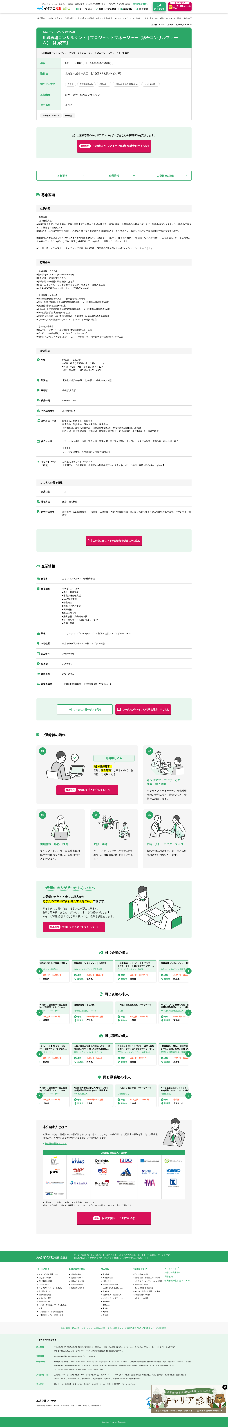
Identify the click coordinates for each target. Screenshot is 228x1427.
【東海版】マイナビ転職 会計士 (51, 1315)
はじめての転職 (45, 1278)
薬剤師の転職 (169, 1375)
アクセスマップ (172, 1268)
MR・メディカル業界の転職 (93, 1328)
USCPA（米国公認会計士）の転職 (147, 1291)
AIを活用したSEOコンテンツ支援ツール (88, 1369)
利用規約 (169, 1277)
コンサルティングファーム (113, 1298)
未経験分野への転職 (142, 1295)
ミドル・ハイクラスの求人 (133, 1347)
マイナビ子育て (86, 1365)
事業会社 (106, 1305)
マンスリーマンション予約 (63, 1369)
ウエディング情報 (184, 1362)
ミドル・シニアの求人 (167, 1347)
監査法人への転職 (141, 1274)
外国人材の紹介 (134, 1379)
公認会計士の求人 (94, 18)
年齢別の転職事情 (77, 1288)
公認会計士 (107, 1281)
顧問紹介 (160, 1375)
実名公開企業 (108, 1278)
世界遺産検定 (59, 1365)
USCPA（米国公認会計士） (113, 1288)
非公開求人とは (45, 1291)
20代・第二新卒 (86, 1375)
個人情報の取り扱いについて (178, 1281)
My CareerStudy (121, 1365)
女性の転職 (112, 1328)
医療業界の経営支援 (120, 1379)
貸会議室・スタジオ (99, 1384)
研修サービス (59, 1384)
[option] (135, 971)
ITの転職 (75, 1328)
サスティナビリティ (61, 1405)
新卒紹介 (97, 1375)
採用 (72, 1405)
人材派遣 (57, 1375)
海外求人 (119, 1347)
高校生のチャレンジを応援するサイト (100, 1362)
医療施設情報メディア (146, 1365)
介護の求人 (108, 1379)
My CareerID (132, 1365)
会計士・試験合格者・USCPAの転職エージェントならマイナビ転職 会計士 (98, 4)
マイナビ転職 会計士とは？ (49, 1274)
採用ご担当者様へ (140, 4)
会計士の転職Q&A (78, 1278)
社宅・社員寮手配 (113, 1384)
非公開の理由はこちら (56, 1143)
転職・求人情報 (109, 1347)
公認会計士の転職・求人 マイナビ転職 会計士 (57, 18)
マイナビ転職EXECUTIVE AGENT (134, 1328)
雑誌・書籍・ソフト (170, 1362)
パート (156, 1347)
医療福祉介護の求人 (116, 1351)
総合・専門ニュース (78, 1362)
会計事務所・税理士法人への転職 (147, 1278)
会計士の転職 (135, 1375)
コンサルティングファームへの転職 (148, 1281)
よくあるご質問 (45, 1298)
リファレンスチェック (129, 1384)
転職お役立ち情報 (77, 1281)
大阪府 (105, 1312)
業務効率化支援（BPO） (74, 1384)
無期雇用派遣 (97, 1379)
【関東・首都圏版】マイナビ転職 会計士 (53, 1306)
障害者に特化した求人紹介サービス (66, 1351)
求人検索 (81, 18)
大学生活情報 (141, 1362)
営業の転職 (65, 1328)
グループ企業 (81, 1405)
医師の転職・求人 (74, 1379)
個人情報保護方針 (94, 1405)
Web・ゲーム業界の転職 (70, 1375)
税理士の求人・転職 (149, 1375)
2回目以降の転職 (45, 1281)
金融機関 (106, 1301)
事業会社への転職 (141, 1284)
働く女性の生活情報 (154, 1362)
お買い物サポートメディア (165, 1365)
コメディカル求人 (60, 1379)
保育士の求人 (87, 1379)
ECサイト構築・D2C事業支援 (103, 1365)
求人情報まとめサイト (62, 1362)
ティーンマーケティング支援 (125, 1362)
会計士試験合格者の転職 (143, 1288)
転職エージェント (107, 1375)
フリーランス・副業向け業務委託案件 (94, 1351)
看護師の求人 (180, 1375)
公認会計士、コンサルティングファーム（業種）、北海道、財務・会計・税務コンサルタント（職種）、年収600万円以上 (150, 18)
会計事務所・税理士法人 (112, 1295)
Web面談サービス (46, 1301)
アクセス (49, 1405)
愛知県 (105, 1315)
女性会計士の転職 (141, 1298)
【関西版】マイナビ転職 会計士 (51, 1312)
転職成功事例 (76, 1274)
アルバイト (148, 1347)
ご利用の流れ (44, 1284)
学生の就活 (58, 1347)
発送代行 (87, 1384)
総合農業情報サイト (72, 1365)
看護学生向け (82, 1347)
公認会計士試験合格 (110, 1284)
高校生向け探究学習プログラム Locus (81, 1356)
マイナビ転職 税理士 (159, 1328)
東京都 (105, 1308)
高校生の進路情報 (60, 1356)
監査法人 (106, 1291)
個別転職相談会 (45, 1295)
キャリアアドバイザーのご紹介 (51, 1288)
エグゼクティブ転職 (122, 1375)
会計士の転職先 (77, 1284)
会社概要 (40, 1405)
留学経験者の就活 (70, 1347)
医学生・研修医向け (95, 1347)
